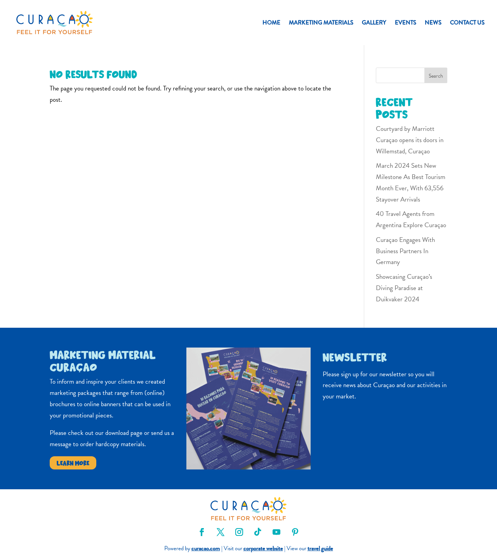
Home (271, 22)
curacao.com (205, 548)
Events (405, 22)
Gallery (374, 22)
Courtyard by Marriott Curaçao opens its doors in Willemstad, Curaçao (409, 140)
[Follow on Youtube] (276, 532)
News (433, 22)
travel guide (320, 548)
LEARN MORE (73, 462)
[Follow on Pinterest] (295, 532)
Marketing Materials (321, 22)
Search (436, 76)
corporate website (263, 548)
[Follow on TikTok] (258, 532)
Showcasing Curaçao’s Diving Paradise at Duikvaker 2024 (404, 288)
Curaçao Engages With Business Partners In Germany (405, 251)
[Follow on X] (220, 532)
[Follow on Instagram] (239, 532)
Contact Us (467, 22)
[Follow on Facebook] (202, 532)
